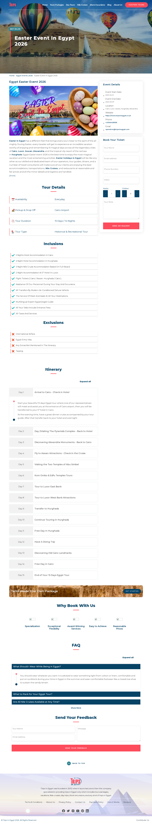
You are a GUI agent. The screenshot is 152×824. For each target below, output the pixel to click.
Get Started (132, 591)
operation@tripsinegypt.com (117, 129)
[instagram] (73, 811)
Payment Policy (96, 802)
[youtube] (78, 811)
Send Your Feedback (76, 748)
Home (45, 5)
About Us (118, 5)
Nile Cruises (82, 5)
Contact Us (80, 802)
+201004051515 (111, 122)
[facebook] (63, 811)
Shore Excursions (97, 5)
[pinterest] (82, 811)
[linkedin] (87, 811)
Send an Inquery (121, 226)
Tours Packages (57, 5)
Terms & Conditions (33, 802)
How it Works (113, 802)
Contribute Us (142, 820)
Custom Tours (136, 5)
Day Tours (70, 5)
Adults (105, 189)
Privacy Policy (65, 802)
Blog (109, 5)
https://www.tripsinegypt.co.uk (118, 116)
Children (125, 189)
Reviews (127, 802)
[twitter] (68, 811)
